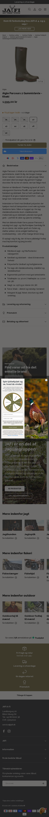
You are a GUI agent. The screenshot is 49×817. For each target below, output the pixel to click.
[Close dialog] (46, 380)
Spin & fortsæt (13, 427)
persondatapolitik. (15, 435)
